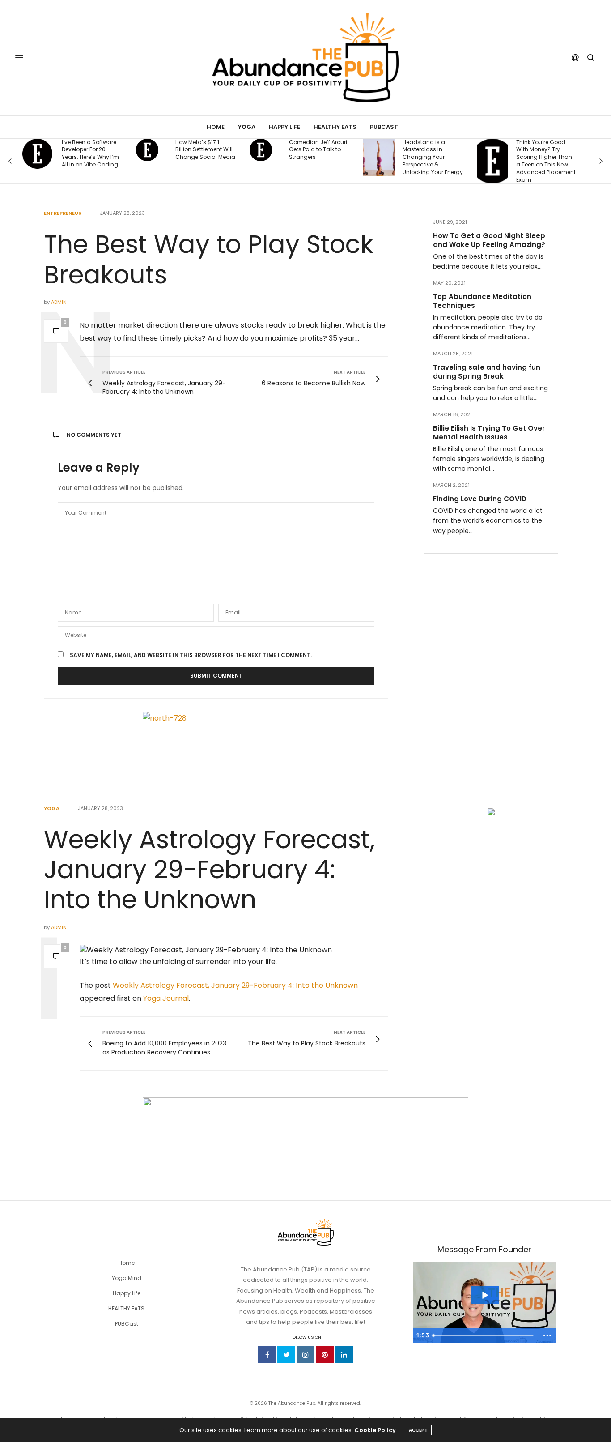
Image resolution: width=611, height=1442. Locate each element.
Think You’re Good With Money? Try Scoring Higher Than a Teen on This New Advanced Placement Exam (546, 161)
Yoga (246, 127)
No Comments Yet (94, 435)
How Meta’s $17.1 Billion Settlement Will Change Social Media (205, 150)
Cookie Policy (375, 1430)
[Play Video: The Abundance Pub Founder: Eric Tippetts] (484, 1295)
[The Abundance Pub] (305, 57)
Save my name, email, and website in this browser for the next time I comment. (191, 655)
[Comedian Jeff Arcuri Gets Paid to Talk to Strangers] (261, 150)
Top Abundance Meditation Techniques (482, 301)
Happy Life (284, 127)
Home (216, 127)
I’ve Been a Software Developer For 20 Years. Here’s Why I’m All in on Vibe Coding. (90, 153)
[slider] (484, 1335)
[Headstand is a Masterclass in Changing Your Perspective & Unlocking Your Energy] (379, 157)
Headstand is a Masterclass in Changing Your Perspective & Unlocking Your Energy (433, 157)
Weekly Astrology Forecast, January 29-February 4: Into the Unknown (209, 869)
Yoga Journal (166, 998)
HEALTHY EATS (126, 1308)
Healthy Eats (335, 127)
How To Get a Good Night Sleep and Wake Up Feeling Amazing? (489, 240)
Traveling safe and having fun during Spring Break (486, 372)
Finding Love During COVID (479, 498)
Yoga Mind (126, 1278)
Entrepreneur (62, 213)
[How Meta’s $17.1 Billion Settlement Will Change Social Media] (147, 150)
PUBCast (384, 127)
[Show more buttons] (547, 1335)
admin (59, 302)
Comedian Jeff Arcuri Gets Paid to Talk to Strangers (318, 150)
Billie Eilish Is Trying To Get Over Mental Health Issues (489, 432)
